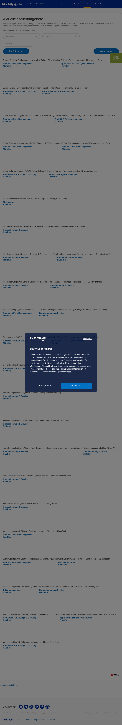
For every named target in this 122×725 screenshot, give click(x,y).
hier (69, 372)
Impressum (87, 339)
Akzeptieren (76, 385)
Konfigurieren (45, 385)
